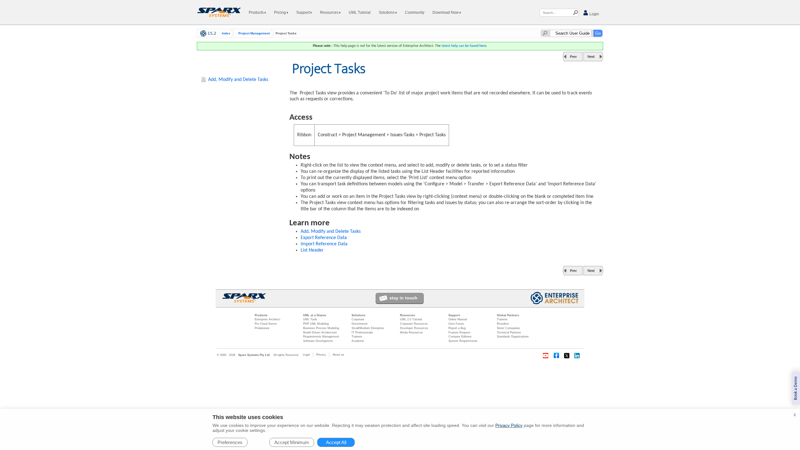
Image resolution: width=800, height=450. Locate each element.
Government (360, 323)
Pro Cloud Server (266, 323)
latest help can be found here (464, 46)
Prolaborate (262, 328)
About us (338, 354)
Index (226, 33)
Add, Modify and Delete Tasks (331, 231)
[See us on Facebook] (556, 355)
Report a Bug (457, 328)
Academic (358, 340)
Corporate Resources (414, 323)
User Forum (456, 323)
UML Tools (310, 319)
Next (591, 57)
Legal (306, 354)
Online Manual (457, 319)
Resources (329, 12)
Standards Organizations (513, 336)
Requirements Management (321, 336)
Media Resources (411, 332)
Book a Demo (795, 388)
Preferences (230, 442)
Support (303, 12)
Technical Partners (509, 332)
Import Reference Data (324, 244)
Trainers (357, 336)
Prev (573, 57)
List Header (312, 250)
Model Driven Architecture (320, 332)
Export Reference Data (324, 237)
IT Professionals (362, 332)
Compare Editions (460, 336)
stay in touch (403, 297)
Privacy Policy (508, 425)
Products (257, 12)
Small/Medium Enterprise (368, 328)
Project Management (254, 33)
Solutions (387, 12)
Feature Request (459, 332)
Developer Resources (414, 328)
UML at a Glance (314, 315)
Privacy (321, 354)
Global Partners (508, 315)
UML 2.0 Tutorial (411, 319)
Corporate (358, 319)
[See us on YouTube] (545, 355)
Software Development (318, 340)
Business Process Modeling (321, 328)
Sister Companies (508, 328)
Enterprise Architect (267, 319)
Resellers (503, 323)
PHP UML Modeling (316, 323)
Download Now (446, 12)
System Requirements (463, 340)
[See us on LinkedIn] (577, 355)
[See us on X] (567, 355)
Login (593, 14)
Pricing (280, 12)
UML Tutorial (360, 12)
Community (414, 12)
